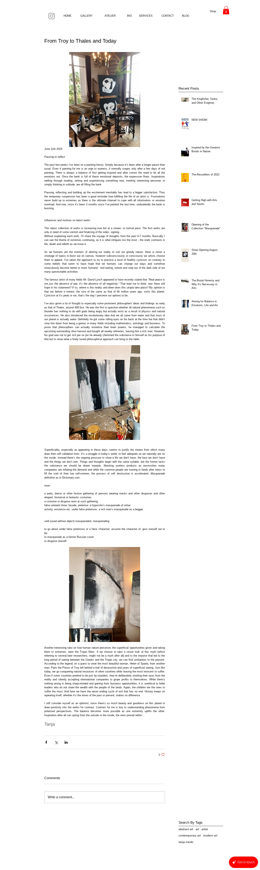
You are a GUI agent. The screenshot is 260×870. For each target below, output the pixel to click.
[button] (226, 10)
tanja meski (186, 842)
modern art (210, 835)
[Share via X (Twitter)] (56, 742)
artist (205, 829)
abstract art (186, 829)
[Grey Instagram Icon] (51, 16)
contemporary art (190, 835)
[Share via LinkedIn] (66, 742)
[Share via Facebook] (46, 742)
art (197, 829)
